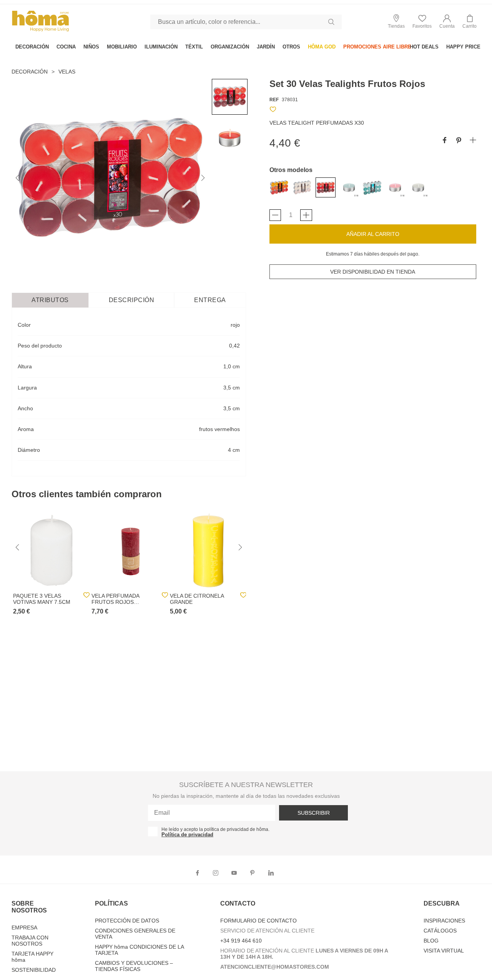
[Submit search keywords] (331, 22)
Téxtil (194, 47)
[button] (447, 22)
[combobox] (246, 22)
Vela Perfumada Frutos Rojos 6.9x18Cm (115, 599)
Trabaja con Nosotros (30, 940)
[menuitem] (32, 46)
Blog (431, 941)
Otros (291, 47)
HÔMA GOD (322, 47)
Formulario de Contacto (258, 921)
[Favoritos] (272, 111)
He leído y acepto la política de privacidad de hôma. (215, 829)
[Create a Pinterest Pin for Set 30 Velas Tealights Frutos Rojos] (458, 140)
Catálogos (440, 931)
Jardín (266, 47)
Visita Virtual (444, 951)
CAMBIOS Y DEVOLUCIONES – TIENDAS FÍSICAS (134, 966)
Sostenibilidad (34, 970)
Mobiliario (122, 47)
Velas (66, 72)
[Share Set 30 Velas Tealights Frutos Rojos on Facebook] (444, 140)
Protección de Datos (127, 921)
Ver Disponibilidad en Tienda (372, 272)
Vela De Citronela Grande (197, 599)
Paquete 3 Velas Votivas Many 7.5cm (41, 599)
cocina (66, 47)
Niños (91, 47)
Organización (230, 47)
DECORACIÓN (32, 47)
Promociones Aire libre (377, 47)
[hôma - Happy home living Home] (40, 30)
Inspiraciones (444, 921)
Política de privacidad (187, 834)
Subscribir (314, 813)
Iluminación (161, 47)
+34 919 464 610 (241, 941)
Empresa (24, 927)
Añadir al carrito (372, 234)
